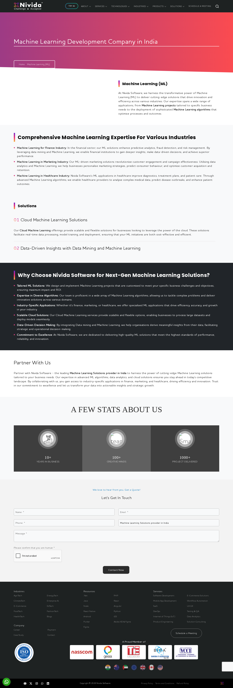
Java (86, 600)
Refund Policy (183, 683)
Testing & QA (193, 611)
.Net (85, 595)
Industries (140, 6)
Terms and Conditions (164, 683)
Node (86, 606)
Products (158, 6)
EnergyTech (52, 595)
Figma (86, 627)
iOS (115, 616)
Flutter (87, 621)
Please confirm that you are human (34, 547)
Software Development (163, 595)
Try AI (71, 6)
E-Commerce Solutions (198, 595)
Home (22, 64)
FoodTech (18, 611)
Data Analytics (193, 616)
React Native (89, 611)
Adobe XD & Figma (122, 621)
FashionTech (52, 611)
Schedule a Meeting (186, 633)
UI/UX (190, 606)
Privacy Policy (147, 683)
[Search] (217, 6)
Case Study (19, 635)
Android (87, 616)
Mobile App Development (164, 600)
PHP (116, 595)
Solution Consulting (196, 621)
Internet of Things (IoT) (164, 616)
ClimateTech (19, 600)
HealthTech (19, 616)
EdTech (50, 606)
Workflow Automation (197, 600)
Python (117, 611)
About (84, 6)
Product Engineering (163, 621)
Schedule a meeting (200, 6)
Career (17, 629)
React (116, 600)
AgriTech (18, 595)
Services (99, 6)
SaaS (155, 606)
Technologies (119, 6)
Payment (52, 629)
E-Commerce (20, 606)
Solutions (176, 6)
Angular (118, 606)
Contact (51, 635)
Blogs (49, 616)
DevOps (156, 611)
